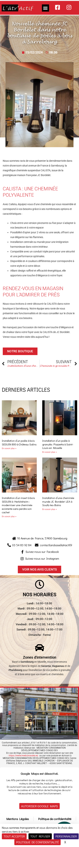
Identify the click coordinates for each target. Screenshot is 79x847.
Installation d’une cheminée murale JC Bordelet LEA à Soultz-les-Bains (58, 501)
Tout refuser (40, 836)
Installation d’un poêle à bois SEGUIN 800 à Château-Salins (19, 442)
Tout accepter (14, 836)
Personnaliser (66, 836)
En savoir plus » (9, 448)
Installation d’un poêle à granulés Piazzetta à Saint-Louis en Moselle (57, 444)
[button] (45, 8)
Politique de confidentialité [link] (37, 842)
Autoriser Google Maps (39, 806)
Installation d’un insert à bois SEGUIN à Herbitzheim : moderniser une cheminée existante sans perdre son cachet (18, 505)
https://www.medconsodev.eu (23, 755)
